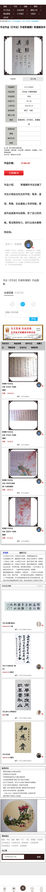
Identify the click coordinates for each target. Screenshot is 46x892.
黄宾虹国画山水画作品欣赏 (12, 772)
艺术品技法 (5, 843)
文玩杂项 (20, 10)
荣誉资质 (11, 348)
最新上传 (34, 10)
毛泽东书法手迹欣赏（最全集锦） (14, 790)
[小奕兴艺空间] (40, 624)
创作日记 (28, 343)
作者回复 (19, 293)
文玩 (27, 840)
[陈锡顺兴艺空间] (40, 384)
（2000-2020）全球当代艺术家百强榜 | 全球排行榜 (19, 793)
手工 (22, 840)
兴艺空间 (14, 846)
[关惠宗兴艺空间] (40, 755)
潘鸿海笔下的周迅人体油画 (12, 796)
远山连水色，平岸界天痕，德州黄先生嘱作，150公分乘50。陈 (23, 567)
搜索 (39, 857)
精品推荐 (6, 14)
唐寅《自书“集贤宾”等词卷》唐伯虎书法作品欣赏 (19, 788)
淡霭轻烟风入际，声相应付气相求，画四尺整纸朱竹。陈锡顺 (23, 564)
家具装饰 (24, 843)
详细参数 (13, 79)
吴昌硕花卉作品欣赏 (9, 774)
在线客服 (23, 846)
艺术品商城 (16, 21)
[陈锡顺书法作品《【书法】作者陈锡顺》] (23, 366)
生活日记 (23, 348)
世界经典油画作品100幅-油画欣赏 (14, 777)
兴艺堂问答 (34, 843)
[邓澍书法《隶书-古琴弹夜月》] (23, 694)
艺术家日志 (15, 843)
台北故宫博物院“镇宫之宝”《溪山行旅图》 (16, 780)
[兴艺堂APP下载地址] (23, 332)
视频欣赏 (34, 348)
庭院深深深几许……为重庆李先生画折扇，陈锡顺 (19, 570)
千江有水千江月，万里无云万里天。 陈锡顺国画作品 (20, 556)
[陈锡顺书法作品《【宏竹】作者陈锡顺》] (23, 511)
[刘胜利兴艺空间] (40, 666)
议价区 (5, 17)
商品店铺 (17, 343)
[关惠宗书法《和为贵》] (23, 737)
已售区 (33, 14)
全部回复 (8, 293)
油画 (25, 6)
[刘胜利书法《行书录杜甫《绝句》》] (23, 649)
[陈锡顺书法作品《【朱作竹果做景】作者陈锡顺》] (23, 463)
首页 (9, 21)
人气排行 (20, 14)
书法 (15, 6)
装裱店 (33, 840)
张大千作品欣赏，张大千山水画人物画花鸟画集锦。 (20, 782)
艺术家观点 (5, 846)
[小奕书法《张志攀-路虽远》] (23, 606)
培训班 (40, 840)
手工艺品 (6, 10)
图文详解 (33, 79)
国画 (5, 6)
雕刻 (35, 6)
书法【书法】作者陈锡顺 (30, 21)
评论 (33, 319)
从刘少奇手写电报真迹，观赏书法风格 (15, 785)
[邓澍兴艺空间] (40, 712)
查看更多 (40, 586)
